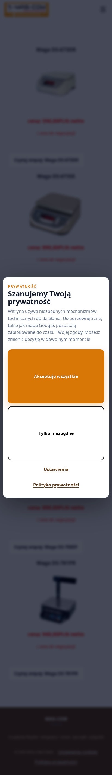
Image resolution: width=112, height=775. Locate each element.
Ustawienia (56, 469)
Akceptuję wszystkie (56, 376)
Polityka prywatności (56, 485)
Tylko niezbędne (56, 433)
